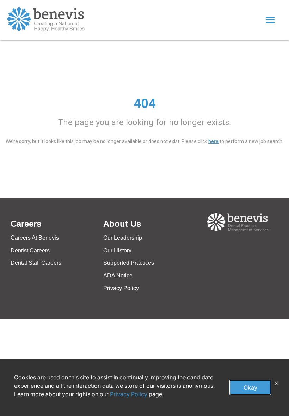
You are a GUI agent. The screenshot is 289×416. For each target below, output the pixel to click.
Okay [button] (250, 387)
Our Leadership (122, 238)
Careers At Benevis (35, 238)
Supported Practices (128, 263)
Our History (117, 250)
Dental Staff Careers (36, 263)
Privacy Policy (121, 288)
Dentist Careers (30, 250)
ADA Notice (118, 276)
